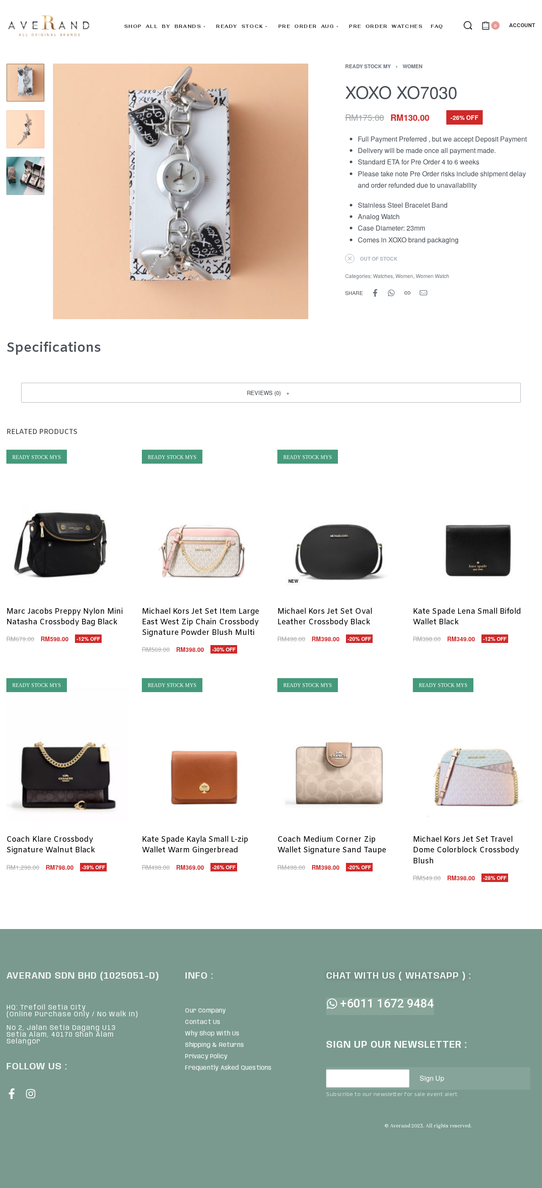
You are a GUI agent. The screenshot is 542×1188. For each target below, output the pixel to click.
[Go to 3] (25, 176)
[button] (271, 392)
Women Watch (432, 275)
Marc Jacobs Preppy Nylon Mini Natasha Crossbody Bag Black (64, 616)
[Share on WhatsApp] (391, 293)
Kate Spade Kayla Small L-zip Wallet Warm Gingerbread (195, 845)
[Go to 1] (25, 83)
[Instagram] (30, 1093)
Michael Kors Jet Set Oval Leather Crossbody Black (324, 616)
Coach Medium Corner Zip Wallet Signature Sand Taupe (331, 845)
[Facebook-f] (11, 1093)
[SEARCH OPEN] (468, 25)
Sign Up (432, 1078)
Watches (383, 275)
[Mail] (423, 293)
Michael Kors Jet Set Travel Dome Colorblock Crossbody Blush (466, 850)
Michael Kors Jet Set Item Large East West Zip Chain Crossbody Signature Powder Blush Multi (200, 621)
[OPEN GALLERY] (180, 191)
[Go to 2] (25, 129)
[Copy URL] (407, 293)
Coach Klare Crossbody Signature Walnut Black (50, 845)
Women (413, 66)
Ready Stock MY (368, 66)
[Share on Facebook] (375, 293)
